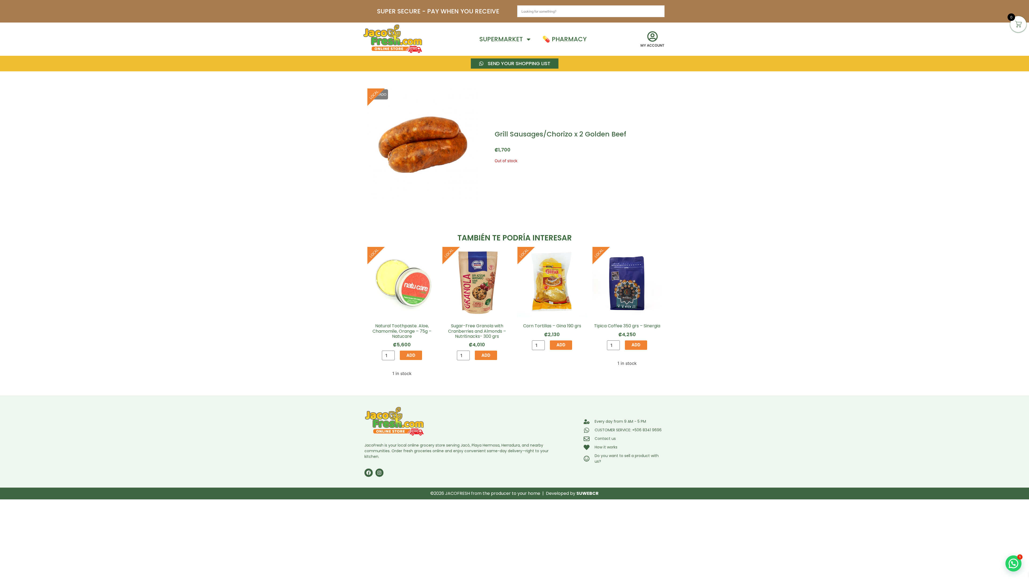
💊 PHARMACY (564, 39)
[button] (1013, 563)
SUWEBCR (587, 493)
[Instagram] (379, 473)
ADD (411, 355)
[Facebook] (368, 473)
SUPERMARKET (501, 39)
